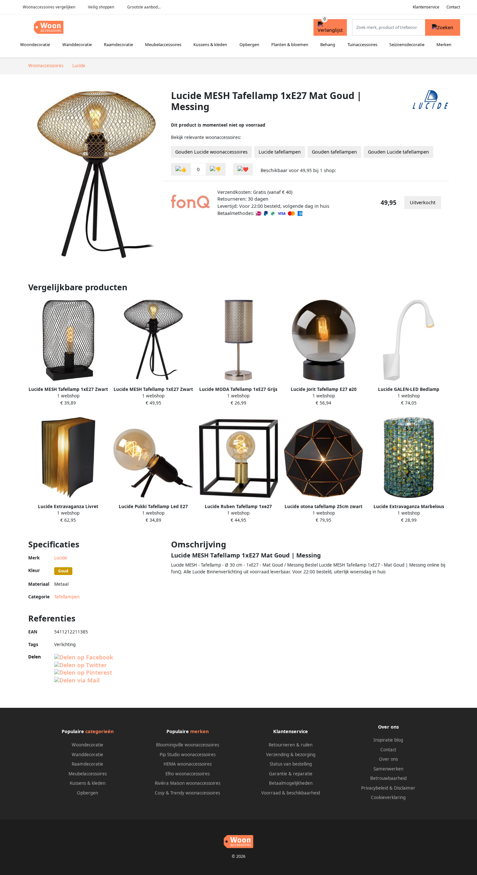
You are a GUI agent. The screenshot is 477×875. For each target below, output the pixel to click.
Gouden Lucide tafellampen (398, 152)
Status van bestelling (291, 764)
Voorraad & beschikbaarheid (290, 793)
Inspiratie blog (388, 740)
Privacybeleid (374, 788)
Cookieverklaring (388, 797)
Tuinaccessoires (362, 44)
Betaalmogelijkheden (290, 783)
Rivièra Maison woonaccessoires (187, 783)
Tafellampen (67, 597)
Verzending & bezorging (290, 754)
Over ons (388, 759)
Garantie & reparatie (290, 774)
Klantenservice (426, 7)
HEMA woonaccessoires (188, 764)
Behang (327, 44)
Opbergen (249, 44)
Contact (453, 7)
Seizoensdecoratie (406, 44)
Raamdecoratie (118, 44)
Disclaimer (404, 788)
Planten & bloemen (289, 44)
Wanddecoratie (77, 44)
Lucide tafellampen (280, 152)
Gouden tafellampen (334, 152)
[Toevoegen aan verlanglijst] (243, 169)
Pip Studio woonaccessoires (187, 754)
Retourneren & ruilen (290, 745)
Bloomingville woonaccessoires (187, 745)
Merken (443, 44)
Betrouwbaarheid (388, 778)
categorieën (99, 731)
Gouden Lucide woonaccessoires (211, 152)
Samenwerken (388, 769)
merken (199, 731)
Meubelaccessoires (163, 44)
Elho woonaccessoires (187, 774)
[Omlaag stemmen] (215, 169)
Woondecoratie (35, 44)
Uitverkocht (422, 202)
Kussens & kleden (210, 44)
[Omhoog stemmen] (181, 169)
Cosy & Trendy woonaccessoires (187, 793)
